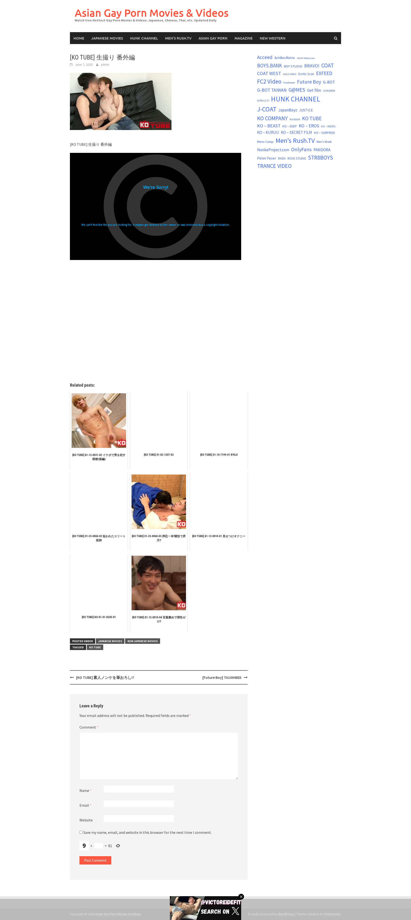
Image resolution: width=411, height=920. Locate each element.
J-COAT (266, 109)
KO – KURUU (268, 132)
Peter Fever (266, 158)
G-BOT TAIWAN (272, 90)
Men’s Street (324, 142)
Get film (314, 90)
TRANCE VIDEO (274, 166)
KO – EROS (309, 126)
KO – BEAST (268, 126)
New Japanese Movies (142, 641)
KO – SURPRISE (324, 132)
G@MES (297, 90)
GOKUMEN (329, 90)
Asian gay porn (213, 38)
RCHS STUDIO (297, 158)
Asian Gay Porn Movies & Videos (152, 12)
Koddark (295, 119)
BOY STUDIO (293, 66)
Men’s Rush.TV (178, 38)
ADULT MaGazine (305, 58)
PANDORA (321, 149)
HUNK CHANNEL (144, 38)
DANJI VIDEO (289, 74)
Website (86, 820)
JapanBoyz (287, 110)
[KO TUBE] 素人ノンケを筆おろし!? (105, 677)
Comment (88, 727)
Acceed (265, 57)
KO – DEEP (289, 126)
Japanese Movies (107, 38)
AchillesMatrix (284, 57)
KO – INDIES (328, 126)
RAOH (282, 158)
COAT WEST (269, 73)
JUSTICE (306, 110)
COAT (327, 65)
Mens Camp (265, 142)
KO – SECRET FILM (296, 132)
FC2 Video (269, 81)
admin (105, 64)
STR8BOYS (320, 157)
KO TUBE (95, 647)
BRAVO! (311, 66)
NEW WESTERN (272, 38)
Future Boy (309, 82)
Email (85, 805)
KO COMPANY (272, 118)
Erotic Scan (306, 74)
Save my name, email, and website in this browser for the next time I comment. (147, 832)
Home (78, 38)
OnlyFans (301, 149)
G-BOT (329, 82)
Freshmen (289, 82)
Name (85, 790)
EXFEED (324, 73)
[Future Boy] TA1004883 (221, 677)
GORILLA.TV (263, 100)
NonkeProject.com (273, 149)
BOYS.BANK (269, 65)
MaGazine (244, 38)
